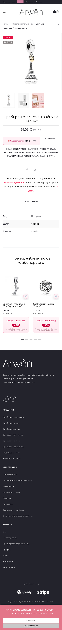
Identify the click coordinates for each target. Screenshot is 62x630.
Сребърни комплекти (13, 447)
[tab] (31, 201)
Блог (5, 532)
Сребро (35, 224)
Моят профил (10, 538)
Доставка (8, 504)
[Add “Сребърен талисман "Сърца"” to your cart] (56, 296)
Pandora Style (47, 149)
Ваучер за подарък (11, 458)
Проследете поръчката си (16, 544)
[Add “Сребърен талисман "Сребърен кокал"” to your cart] (25, 296)
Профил (7, 550)
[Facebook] (6, 399)
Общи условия (10, 474)
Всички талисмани (14, 152)
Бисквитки (8, 486)
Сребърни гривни (11, 429)
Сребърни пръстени (13, 435)
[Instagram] (13, 399)
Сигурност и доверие (13, 510)
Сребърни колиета (12, 441)
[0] (57, 12)
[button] (22, 339)
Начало (6, 24)
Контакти (8, 561)
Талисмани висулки (44, 156)
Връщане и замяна (11, 492)
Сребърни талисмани (22, 24)
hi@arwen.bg (29, 382)
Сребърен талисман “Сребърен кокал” (14, 305)
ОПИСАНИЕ (31, 201)
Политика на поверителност (17, 480)
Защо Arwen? (9, 567)
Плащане (7, 498)
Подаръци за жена (11, 453)
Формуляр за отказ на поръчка (18, 516)
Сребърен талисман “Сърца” (44, 305)
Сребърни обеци (11, 423)
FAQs (5, 555)
